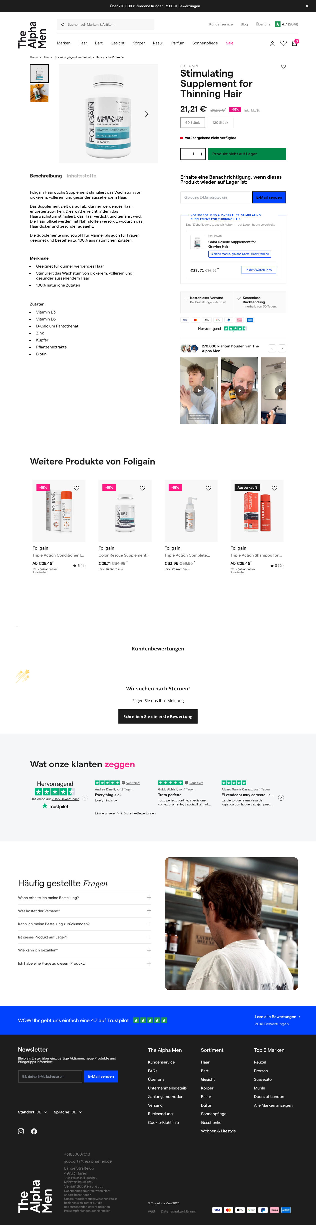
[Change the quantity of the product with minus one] (185, 154)
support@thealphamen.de (88, 1161)
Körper (207, 1088)
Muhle (259, 1088)
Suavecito (263, 1079)
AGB (151, 1211)
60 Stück (192, 123)
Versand (155, 1105)
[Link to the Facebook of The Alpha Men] (34, 1131)
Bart (205, 1071)
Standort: (27, 1112)
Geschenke (211, 1123)
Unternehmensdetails (167, 1088)
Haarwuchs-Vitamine (110, 57)
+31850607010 (77, 1154)
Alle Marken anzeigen (273, 1105)
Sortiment (212, 1050)
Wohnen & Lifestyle (218, 1131)
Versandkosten (77, 1186)
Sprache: (62, 1112)
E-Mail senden (269, 197)
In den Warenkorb (259, 270)
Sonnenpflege (214, 1114)
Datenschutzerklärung (178, 1211)
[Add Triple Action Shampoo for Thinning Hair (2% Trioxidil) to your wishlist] (275, 488)
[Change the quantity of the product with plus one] (201, 154)
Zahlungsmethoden (165, 1097)
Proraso (261, 1071)
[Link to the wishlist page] (283, 43)
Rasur (206, 1097)
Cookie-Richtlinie (163, 1123)
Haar (46, 57)
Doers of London (269, 1097)
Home (34, 57)
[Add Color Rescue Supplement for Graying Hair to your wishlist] (143, 488)
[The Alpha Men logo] (32, 35)
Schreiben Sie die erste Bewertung (158, 716)
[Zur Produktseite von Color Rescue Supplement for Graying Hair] (197, 242)
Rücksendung (160, 1114)
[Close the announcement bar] (307, 6)
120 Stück (220, 123)
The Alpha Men (165, 1050)
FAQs (152, 1071)
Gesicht (208, 1079)
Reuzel (260, 1062)
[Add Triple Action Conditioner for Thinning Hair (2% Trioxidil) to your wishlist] (76, 488)
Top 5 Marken (269, 1050)
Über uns (156, 1079)
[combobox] (103, 24)
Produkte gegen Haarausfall (72, 57)
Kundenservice (161, 1062)
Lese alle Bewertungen (275, 1017)
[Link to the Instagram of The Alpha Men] (21, 1131)
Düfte (206, 1105)
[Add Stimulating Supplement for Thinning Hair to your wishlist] (283, 66)
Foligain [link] (189, 66)
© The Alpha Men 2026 (163, 1203)
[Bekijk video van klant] (199, 390)
